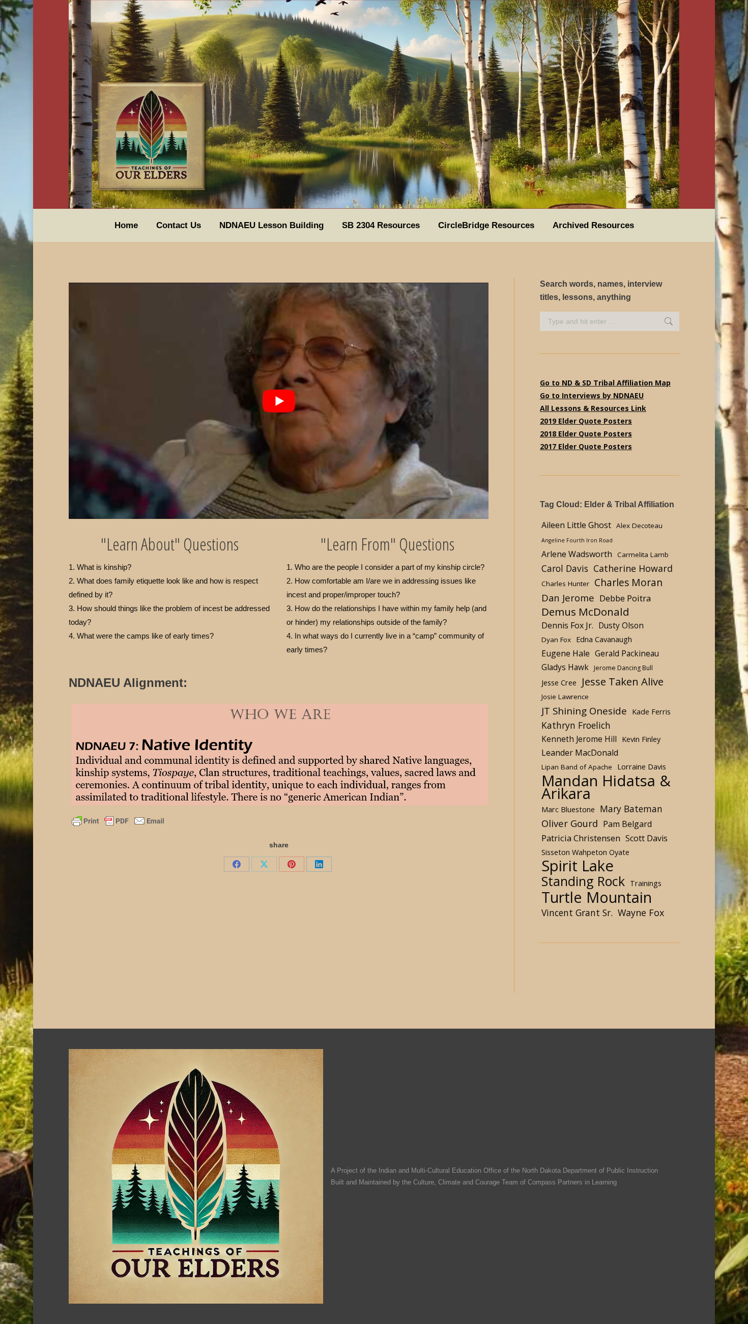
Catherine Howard (633, 568)
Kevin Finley (641, 739)
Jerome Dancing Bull (623, 668)
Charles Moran (628, 582)
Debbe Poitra (625, 598)
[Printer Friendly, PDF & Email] (118, 820)
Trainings (645, 883)
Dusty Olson (621, 625)
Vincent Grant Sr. (577, 912)
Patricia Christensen (580, 838)
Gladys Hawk (565, 667)
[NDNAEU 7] (278, 755)
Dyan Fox (556, 639)
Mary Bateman (631, 809)
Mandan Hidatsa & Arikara (606, 787)
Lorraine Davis (641, 766)
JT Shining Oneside (584, 710)
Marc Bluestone (568, 809)
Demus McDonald (585, 611)
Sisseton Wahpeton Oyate (585, 852)
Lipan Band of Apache (576, 766)
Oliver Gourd (569, 823)
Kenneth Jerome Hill (579, 739)
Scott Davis (646, 838)
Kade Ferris (651, 711)
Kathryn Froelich (576, 725)
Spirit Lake (577, 866)
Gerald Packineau (627, 653)
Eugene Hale (565, 653)
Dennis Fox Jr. (567, 625)
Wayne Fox (641, 912)
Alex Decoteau (639, 525)
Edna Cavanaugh (604, 639)
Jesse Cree (559, 682)
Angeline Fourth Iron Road (577, 540)
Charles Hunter (565, 583)
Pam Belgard (627, 824)
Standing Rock (583, 881)
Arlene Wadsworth (576, 554)
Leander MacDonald (579, 752)
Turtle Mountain (596, 897)
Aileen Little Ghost (576, 525)
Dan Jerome (567, 597)
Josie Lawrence (565, 696)
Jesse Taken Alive (623, 681)
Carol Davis (564, 568)
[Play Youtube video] (278, 401)
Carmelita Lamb (643, 554)
